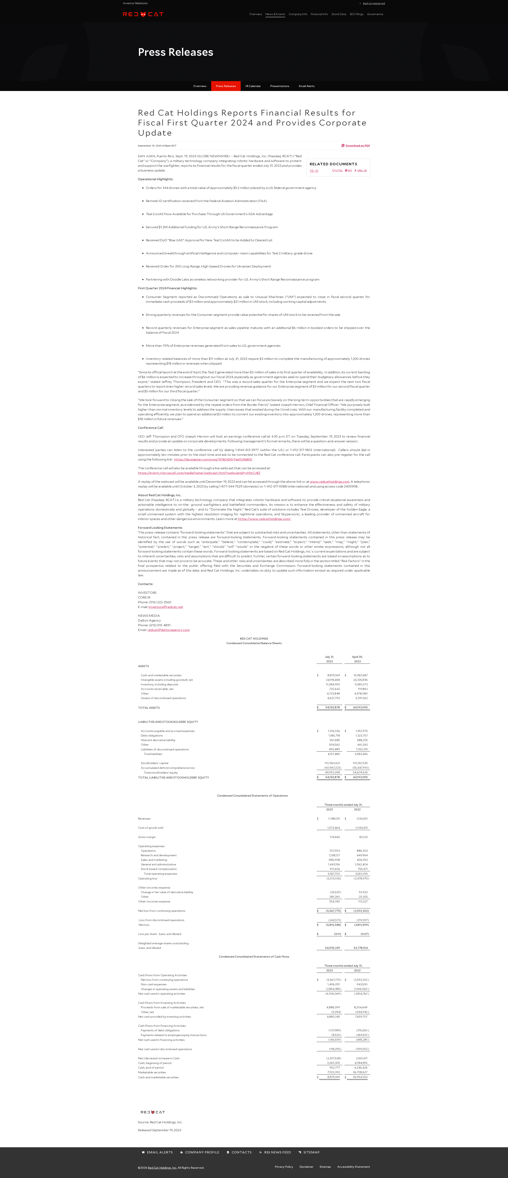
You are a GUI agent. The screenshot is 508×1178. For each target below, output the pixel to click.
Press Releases (226, 86)
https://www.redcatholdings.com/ (264, 519)
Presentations (279, 86)
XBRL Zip (362, 170)
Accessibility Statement (353, 1166)
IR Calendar (253, 86)
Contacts (239, 1152)
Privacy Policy (284, 1166)
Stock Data (339, 14)
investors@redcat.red (166, 607)
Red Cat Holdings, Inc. (162, 1167)
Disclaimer (306, 1166)
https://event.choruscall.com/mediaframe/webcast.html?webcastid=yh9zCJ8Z (199, 473)
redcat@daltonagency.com (168, 630)
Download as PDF (358, 145)
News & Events (275, 14)
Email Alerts (307, 86)
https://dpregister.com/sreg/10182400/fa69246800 (213, 459)
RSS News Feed (275, 1152)
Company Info (298, 14)
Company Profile (199, 1152)
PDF (350, 170)
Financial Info (319, 14)
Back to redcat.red (374, 3)
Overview (255, 14)
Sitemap (309, 1152)
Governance (375, 14)
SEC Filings (357, 14)
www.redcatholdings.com (329, 481)
